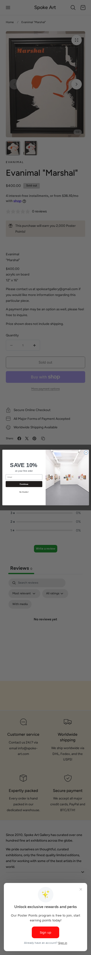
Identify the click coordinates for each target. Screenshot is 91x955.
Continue (23, 484)
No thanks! (23, 492)
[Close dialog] (86, 452)
